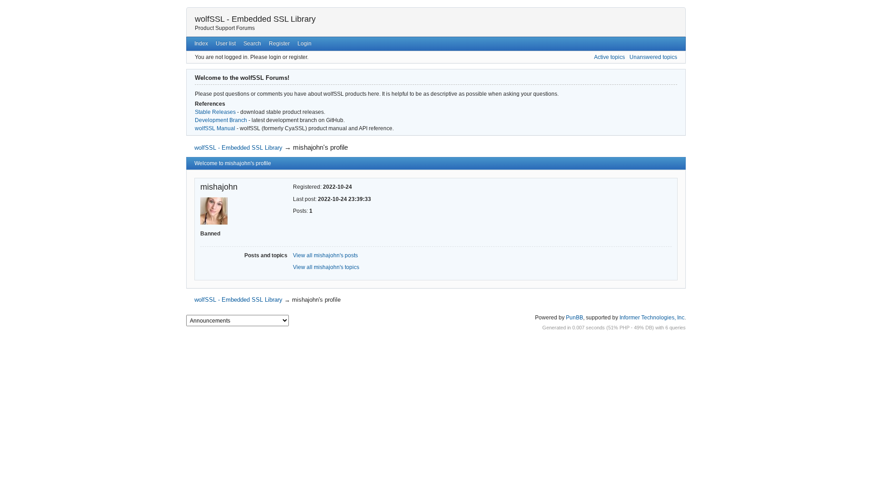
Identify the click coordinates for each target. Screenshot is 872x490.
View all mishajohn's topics (326, 267)
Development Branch (221, 120)
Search (252, 43)
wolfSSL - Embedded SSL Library (255, 19)
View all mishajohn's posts (325, 255)
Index (201, 43)
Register (279, 43)
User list (226, 43)
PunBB (574, 317)
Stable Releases (215, 112)
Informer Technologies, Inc (651, 317)
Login (304, 43)
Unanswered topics (653, 57)
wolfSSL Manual (215, 128)
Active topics (609, 57)
